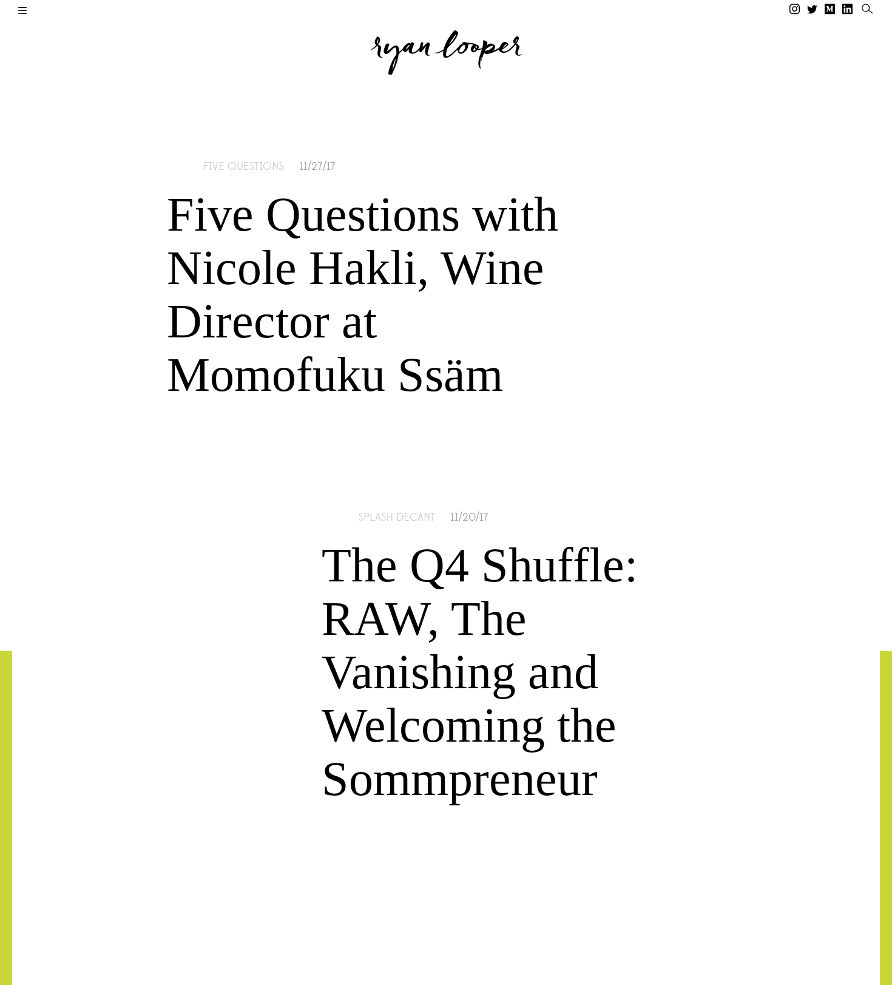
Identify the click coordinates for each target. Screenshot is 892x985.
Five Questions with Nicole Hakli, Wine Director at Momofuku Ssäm (362, 294)
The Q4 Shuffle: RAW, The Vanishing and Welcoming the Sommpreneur (480, 671)
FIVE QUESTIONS (243, 167)
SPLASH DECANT (396, 517)
